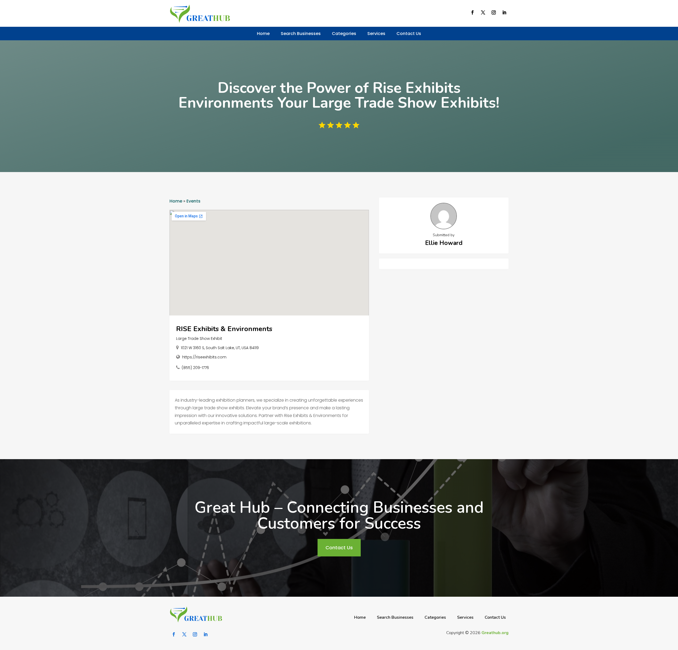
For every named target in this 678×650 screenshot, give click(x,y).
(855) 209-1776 (195, 367)
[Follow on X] (483, 12)
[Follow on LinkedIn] (504, 12)
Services (376, 33)
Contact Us (408, 33)
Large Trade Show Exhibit (199, 338)
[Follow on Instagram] (493, 12)
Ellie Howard (443, 243)
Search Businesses (301, 33)
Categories (344, 33)
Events (193, 201)
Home (263, 33)
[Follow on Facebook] (472, 12)
